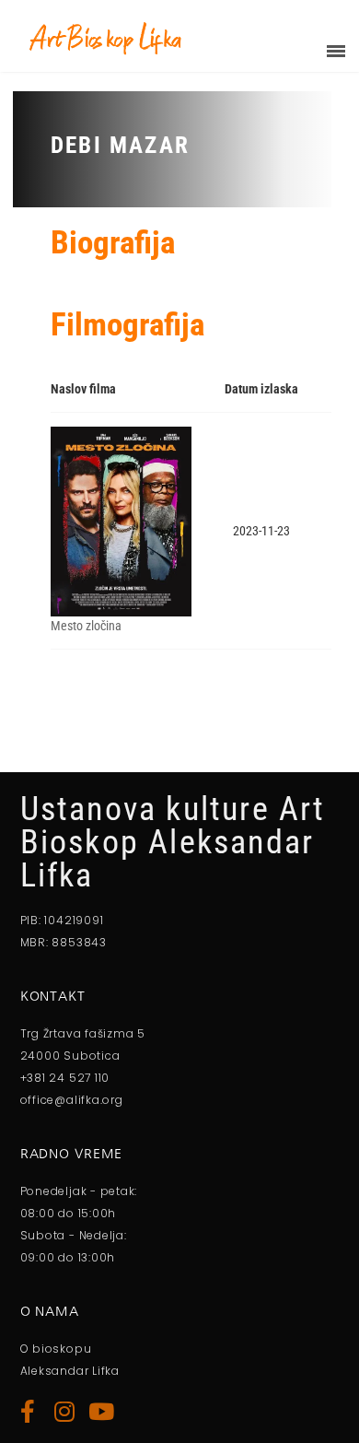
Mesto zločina (86, 625)
